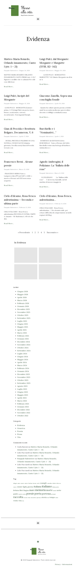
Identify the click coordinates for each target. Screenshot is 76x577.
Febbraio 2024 (23, 368)
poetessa (46, 493)
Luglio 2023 (22, 389)
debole (54, 483)
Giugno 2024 (22, 356)
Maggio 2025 (22, 327)
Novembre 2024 (23, 345)
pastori (20, 494)
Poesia (20, 431)
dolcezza (58, 483)
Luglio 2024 (22, 353)
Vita (19, 437)
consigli (43, 483)
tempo (52, 497)
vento (15, 500)
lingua (26, 490)
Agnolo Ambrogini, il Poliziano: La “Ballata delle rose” (54, 165)
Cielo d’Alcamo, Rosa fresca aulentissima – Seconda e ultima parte (20, 199)
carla (38, 483)
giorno (30, 487)
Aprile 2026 (22, 297)
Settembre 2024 (23, 350)
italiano (47, 486)
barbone (30, 483)
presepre (53, 494)
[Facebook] (38, 541)
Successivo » (52, 232)
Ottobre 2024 (22, 348)
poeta (38, 493)
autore (26, 483)
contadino (49, 483)
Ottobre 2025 (22, 315)
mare (32, 490)
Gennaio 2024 (23, 371)
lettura (16, 490)
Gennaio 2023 (23, 407)
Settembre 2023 (23, 383)
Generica (21, 428)
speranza (39, 497)
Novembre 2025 (23, 312)
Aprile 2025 (22, 330)
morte (49, 490)
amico (19, 483)
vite (23, 501)
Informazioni (67, 564)
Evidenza (21, 425)
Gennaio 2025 (23, 339)
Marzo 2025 (22, 333)
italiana (37, 486)
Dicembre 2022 (23, 410)
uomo (56, 497)
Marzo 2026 (22, 300)
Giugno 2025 (22, 324)
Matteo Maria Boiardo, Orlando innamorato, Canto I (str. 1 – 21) (20, 62)
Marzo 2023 (22, 401)
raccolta (18, 497)
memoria (40, 490)
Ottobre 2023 (22, 380)
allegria (15, 483)
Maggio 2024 (22, 359)
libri (21, 490)
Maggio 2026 (22, 294)
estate (19, 487)
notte (59, 490)
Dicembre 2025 (23, 309)
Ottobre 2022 (22, 415)
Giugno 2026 (22, 291)
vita (20, 500)
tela (48, 497)
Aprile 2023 (22, 398)
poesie (30, 493)
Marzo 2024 (22, 365)
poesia (24, 494)
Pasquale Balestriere (26, 458)
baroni (34, 483)
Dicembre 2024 (23, 342)
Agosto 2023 (22, 386)
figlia (25, 487)
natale (54, 490)
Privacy (57, 564)
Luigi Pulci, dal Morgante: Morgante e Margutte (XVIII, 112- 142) (54, 62)
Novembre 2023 (23, 377)
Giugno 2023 (22, 392)
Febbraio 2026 (23, 303)
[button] (38, 19)
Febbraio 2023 (23, 404)
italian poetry (55, 487)
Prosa (19, 434)
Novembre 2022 (23, 413)
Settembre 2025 (23, 318)
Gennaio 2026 (23, 306)
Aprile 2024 (22, 362)
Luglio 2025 (22, 321)
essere (15, 487)
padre (15, 494)
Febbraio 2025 (23, 336)
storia (44, 497)
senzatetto (33, 497)
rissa (29, 497)
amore (22, 483)
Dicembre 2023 (23, 374)
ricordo (25, 497)
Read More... (9, 87)
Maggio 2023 (22, 395)
